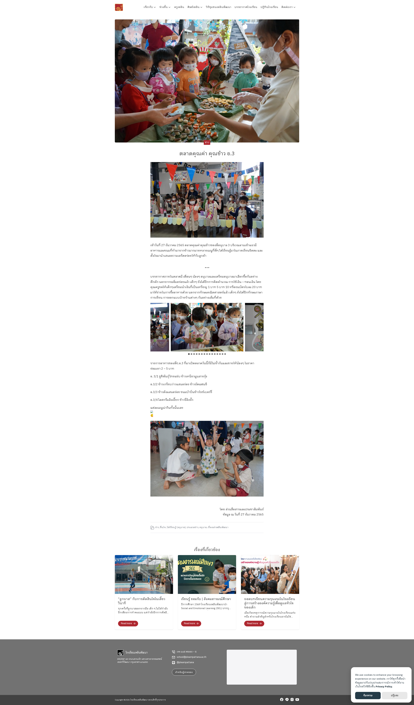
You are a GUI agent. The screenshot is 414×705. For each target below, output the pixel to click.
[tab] (189, 354)
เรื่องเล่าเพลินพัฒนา (218, 527)
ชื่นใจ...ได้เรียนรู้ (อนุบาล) (173, 527)
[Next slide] (261, 327)
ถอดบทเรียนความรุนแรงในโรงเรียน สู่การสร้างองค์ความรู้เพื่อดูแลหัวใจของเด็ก (269, 603)
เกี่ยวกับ (148, 7)
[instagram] (292, 700)
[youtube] (297, 700)
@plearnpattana (185, 662)
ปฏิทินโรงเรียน (269, 7)
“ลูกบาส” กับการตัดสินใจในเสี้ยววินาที (141, 601)
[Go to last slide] (153, 327)
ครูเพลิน (179, 7)
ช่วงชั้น (163, 7)
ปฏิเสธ (394, 696)
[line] (287, 700)
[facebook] (282, 700)
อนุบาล (203, 527)
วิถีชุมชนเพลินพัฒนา (218, 7)
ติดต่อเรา (287, 7)
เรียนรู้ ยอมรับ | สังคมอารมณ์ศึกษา (206, 599)
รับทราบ (367, 696)
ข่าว (207, 142)
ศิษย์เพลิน (193, 7)
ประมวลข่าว (192, 527)
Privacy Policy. (384, 687)
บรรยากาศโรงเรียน (245, 7)
